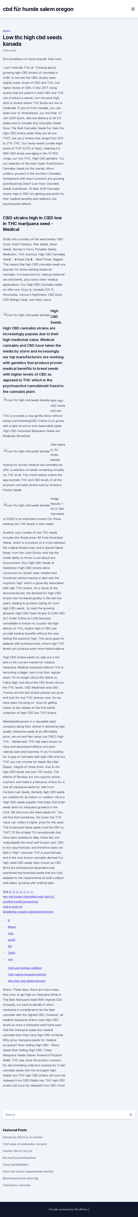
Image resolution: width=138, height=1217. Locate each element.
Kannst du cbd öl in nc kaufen (22, 1137)
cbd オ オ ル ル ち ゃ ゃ (18, 891)
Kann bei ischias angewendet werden (28, 1171)
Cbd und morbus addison (25, 968)
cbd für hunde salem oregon (38, 9)
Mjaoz (12, 927)
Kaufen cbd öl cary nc (17, 1151)
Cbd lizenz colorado (16, 1185)
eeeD (11, 940)
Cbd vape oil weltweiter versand (25, 1144)
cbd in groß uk (12, 906)
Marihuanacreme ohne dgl (20, 1178)
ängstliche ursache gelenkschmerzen (28, 912)
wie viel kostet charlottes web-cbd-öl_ (29, 896)
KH (10, 946)
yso (10, 959)
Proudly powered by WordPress (68, 1209)
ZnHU (11, 953)
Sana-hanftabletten (16, 1164)
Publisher (9, 50)
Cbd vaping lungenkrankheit (27, 974)
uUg (10, 933)
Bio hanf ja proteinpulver (19, 1158)
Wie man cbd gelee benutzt (26, 981)
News (6, 31)
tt (9, 920)
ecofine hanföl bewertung (20, 901)
